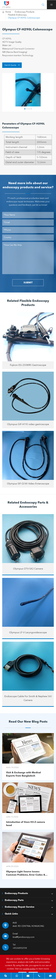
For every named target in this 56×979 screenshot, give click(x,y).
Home (8, 12)
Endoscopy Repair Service (19, 907)
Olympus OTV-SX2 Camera (28, 569)
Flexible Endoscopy (17, 15)
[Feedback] (50, 976)
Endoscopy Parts (14, 900)
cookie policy (29, 969)
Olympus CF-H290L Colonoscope (24, 18)
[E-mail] (27, 976)
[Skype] (5, 976)
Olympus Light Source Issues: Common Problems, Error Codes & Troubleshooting (25, 874)
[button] (24, 108)
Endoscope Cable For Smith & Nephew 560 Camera (28, 698)
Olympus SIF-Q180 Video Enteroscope (28, 484)
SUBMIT (28, 283)
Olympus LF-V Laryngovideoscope (28, 632)
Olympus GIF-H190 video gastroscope (28, 424)
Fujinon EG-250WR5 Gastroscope (28, 365)
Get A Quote (12, 65)
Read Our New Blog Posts (28, 721)
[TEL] (39, 976)
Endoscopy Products (24, 12)
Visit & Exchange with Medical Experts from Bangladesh (23, 774)
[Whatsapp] (16, 976)
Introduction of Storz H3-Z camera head (25, 824)
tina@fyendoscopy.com (23, 937)
